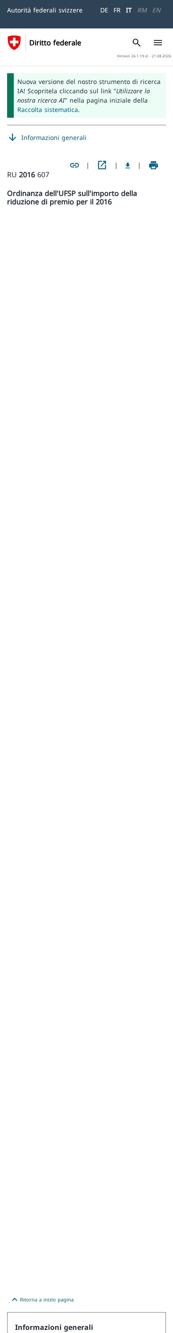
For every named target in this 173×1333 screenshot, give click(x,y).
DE (104, 10)
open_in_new (102, 165)
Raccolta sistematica (47, 109)
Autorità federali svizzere (45, 10)
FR (117, 10)
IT (129, 10)
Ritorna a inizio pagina (41, 1299)
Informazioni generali (46, 137)
